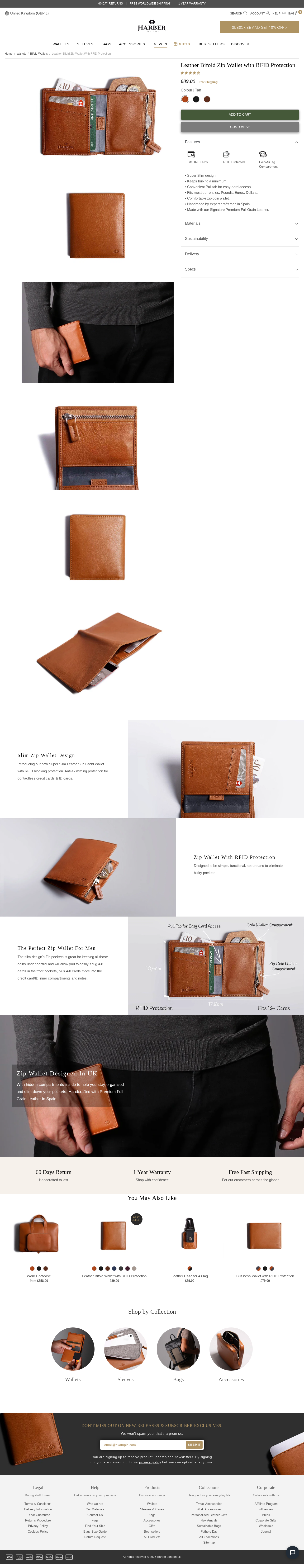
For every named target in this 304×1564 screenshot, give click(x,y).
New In (160, 44)
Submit (194, 1444)
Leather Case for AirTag (189, 1276)
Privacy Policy (38, 1526)
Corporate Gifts (266, 1520)
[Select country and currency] (7, 14)
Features (192, 142)
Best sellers (152, 1531)
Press (266, 1515)
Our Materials (95, 1509)
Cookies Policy (38, 1531)
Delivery (192, 254)
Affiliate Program (266, 1504)
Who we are (95, 1504)
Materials (192, 223)
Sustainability (196, 239)
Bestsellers (212, 44)
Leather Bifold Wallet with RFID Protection (114, 1276)
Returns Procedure (38, 1520)
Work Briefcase (39, 1276)
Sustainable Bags (209, 1526)
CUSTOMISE (240, 127)
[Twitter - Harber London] (256, 1557)
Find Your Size (95, 1526)
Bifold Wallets (39, 53)
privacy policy (150, 1462)
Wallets (61, 44)
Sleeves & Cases (152, 1509)
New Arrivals (209, 1520)
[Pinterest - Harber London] (280, 1557)
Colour (191, 90)
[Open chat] (292, 1552)
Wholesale (266, 1526)
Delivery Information (38, 1509)
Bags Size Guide (95, 1531)
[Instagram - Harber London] (272, 1557)
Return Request (95, 1537)
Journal (266, 1531)
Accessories (132, 44)
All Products (152, 1537)
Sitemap (209, 1542)
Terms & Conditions (38, 1504)
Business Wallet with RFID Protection (265, 1276)
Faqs (95, 1520)
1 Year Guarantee (38, 1515)
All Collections (209, 1537)
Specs (190, 269)
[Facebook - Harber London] (264, 1557)
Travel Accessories (209, 1504)
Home (9, 53)
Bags (106, 44)
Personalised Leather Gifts (209, 1515)
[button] (191, 73)
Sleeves (85, 44)
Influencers (266, 1509)
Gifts (184, 44)
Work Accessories (209, 1509)
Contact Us (95, 1515)
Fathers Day (209, 1531)
